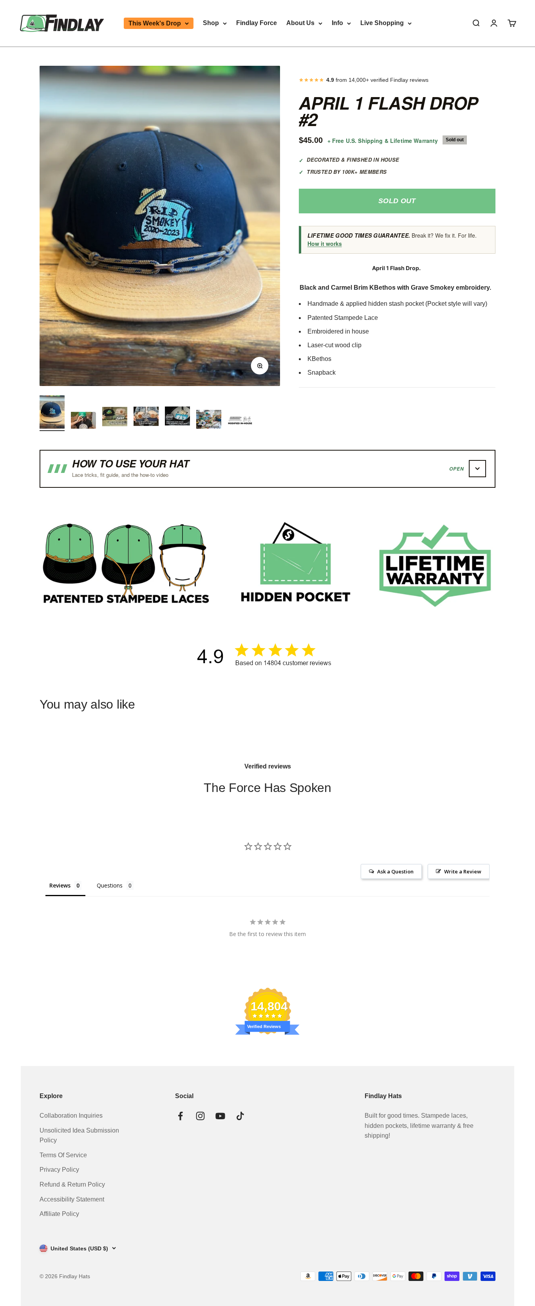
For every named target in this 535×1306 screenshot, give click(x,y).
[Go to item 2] (83, 421)
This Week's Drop (154, 23)
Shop (211, 23)
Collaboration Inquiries (71, 1115)
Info (337, 23)
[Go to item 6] (208, 420)
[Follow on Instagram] (200, 1116)
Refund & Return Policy (72, 1184)
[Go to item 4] (146, 417)
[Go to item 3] (114, 417)
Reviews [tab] (59, 885)
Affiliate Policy (59, 1213)
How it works (324, 243)
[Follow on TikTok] (240, 1116)
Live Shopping (382, 23)
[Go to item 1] (52, 413)
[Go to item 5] (177, 417)
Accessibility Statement (72, 1199)
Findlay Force (256, 23)
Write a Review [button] (462, 871)
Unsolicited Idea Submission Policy (79, 1135)
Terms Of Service (63, 1155)
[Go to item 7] (240, 420)
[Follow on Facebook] (180, 1116)
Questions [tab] (110, 885)
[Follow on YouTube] (220, 1116)
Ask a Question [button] (395, 871)
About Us (300, 23)
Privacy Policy (59, 1169)
